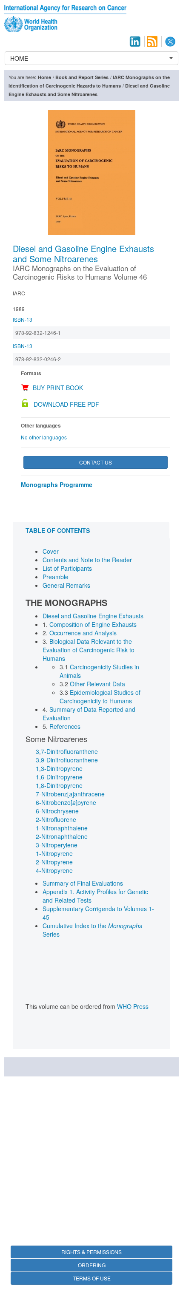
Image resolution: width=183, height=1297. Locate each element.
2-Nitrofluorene (56, 819)
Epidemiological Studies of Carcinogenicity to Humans (100, 696)
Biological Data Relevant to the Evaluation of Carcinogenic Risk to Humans (88, 650)
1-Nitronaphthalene (62, 828)
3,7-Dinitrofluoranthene (67, 751)
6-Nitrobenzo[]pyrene (66, 802)
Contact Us (95, 462)
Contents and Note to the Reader (87, 559)
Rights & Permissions (91, 1251)
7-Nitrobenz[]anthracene (70, 794)
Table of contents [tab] (58, 530)
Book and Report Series (82, 77)
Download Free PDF (66, 404)
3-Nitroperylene (56, 845)
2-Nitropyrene (54, 862)
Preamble (56, 576)
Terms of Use (92, 1278)
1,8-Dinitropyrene (59, 785)
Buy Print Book (58, 387)
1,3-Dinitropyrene (59, 768)
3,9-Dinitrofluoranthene (67, 760)
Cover (51, 551)
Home (44, 77)
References (64, 726)
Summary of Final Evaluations (83, 883)
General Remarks (66, 585)
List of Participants (67, 568)
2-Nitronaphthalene (62, 836)
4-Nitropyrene (54, 870)
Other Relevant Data (97, 684)
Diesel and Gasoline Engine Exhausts (93, 616)
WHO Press (133, 1006)
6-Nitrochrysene (57, 811)
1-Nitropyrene (54, 853)
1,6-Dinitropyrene (59, 777)
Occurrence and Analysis (83, 633)
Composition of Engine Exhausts (93, 624)
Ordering (92, 1265)
